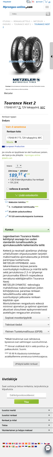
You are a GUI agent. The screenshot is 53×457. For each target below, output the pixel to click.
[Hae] (48, 14)
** (28, 174)
